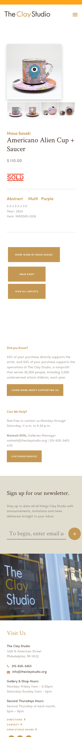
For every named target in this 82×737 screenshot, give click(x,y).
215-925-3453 (21, 665)
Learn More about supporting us (35, 390)
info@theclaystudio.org (29, 671)
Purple (47, 198)
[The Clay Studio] (26, 14)
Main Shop (27, 274)
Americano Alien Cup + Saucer (14, 26)
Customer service (24, 456)
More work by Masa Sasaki (34, 254)
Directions (15, 719)
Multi (33, 198)
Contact (13, 724)
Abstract (15, 198)
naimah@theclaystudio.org (27, 440)
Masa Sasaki (19, 133)
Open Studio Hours (20, 729)
